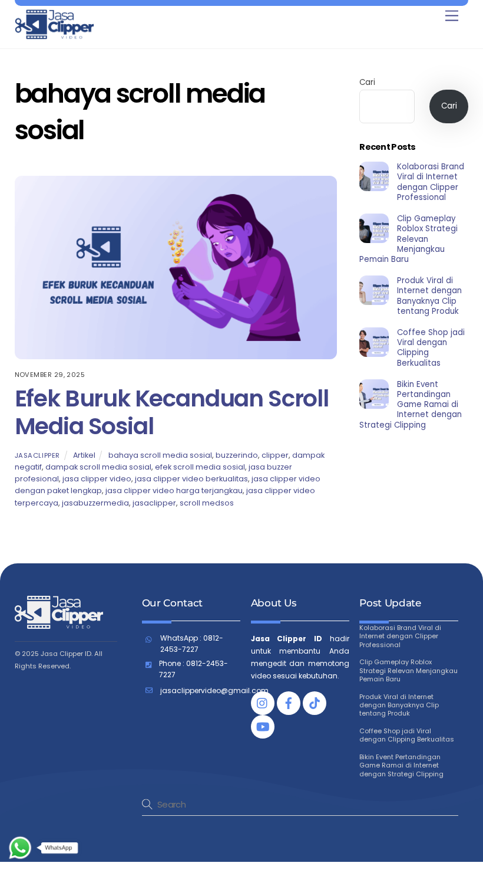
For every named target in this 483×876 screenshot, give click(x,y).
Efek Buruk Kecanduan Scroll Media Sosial (172, 412)
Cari (367, 82)
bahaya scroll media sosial (160, 455)
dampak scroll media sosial (98, 467)
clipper (275, 455)
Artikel (84, 455)
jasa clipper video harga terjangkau (174, 490)
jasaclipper (37, 455)
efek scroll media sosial (200, 467)
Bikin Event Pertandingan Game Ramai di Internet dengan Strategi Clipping (410, 404)
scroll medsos (207, 503)
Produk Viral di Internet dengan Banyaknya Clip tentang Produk (429, 295)
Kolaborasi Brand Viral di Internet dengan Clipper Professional (430, 182)
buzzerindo (237, 455)
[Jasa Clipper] (54, 35)
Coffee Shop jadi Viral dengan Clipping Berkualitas (431, 347)
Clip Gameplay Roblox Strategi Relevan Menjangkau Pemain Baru (408, 239)
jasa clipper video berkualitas (191, 479)
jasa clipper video (96, 479)
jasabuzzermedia (95, 503)
